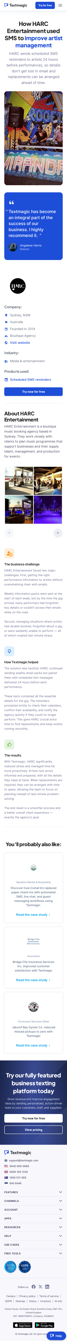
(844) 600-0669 (19, 1166)
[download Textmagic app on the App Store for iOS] (23, 1325)
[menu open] (60, 5)
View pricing (33, 1130)
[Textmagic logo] (15, 5)
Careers (10, 1296)
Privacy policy (27, 1296)
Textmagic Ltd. (25, 1334)
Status (32, 1301)
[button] (58, 533)
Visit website (20, 342)
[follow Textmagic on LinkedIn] (47, 1287)
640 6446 (15, 1183)
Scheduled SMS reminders (30, 379)
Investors (45, 1301)
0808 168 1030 (18, 1171)
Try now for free (33, 391)
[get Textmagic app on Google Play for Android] (44, 1325)
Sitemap (20, 1301)
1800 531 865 (17, 1177)
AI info (58, 1301)
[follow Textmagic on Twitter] (40, 1287)
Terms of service (49, 1296)
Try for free (45, 5)
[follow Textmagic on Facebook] (34, 1287)
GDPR (8, 1301)
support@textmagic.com (23, 1160)
